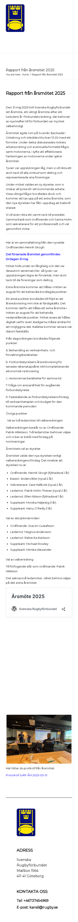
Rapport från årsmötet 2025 (30, 70)
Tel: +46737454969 (33, 901)
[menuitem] (66, 5)
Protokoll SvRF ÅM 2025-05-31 (26, 775)
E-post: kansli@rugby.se (37, 907)
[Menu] (66, 5)
